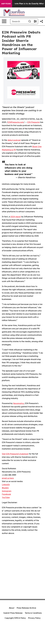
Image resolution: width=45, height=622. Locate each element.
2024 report (15, 216)
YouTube (6, 497)
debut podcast (14, 140)
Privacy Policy (34, 618)
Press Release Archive (26, 608)
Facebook (6, 494)
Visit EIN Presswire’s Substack (15, 454)
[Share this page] (41, 21)
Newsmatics (18, 403)
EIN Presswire (33, 122)
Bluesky (5, 488)
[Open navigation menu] (4, 21)
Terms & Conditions (33, 613)
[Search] (29, 21)
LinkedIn (6, 484)
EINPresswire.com (16, 122)
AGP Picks (6, 4)
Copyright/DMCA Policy (15, 618)
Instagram (6, 491)
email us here (8, 478)
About (11, 608)
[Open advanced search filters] (35, 21)
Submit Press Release (12, 613)
